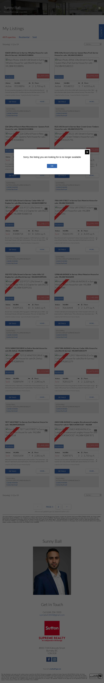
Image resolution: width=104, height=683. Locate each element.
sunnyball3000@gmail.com (52, 615)
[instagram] (55, 659)
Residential (24, 37)
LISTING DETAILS (12, 101)
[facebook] (49, 659)
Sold (34, 37)
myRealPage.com (55, 669)
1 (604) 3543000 (12, 113)
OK (52, 166)
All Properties (9, 37)
